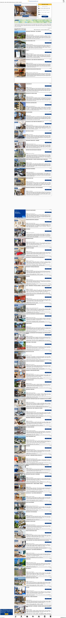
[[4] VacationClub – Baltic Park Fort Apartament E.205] (20, 63)
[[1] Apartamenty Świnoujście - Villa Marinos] (20, 35)
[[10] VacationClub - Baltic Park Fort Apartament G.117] (20, 125)
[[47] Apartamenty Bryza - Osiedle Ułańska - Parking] (20, 487)
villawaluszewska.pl (33, 1)
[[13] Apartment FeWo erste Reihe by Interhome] (20, 153)
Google (1, 610)
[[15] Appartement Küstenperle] (20, 172)
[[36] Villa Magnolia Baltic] (20, 383)
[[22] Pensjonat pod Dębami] (20, 251)
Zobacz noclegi (48, 33)
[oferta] (16, 538)
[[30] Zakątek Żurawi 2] (20, 327)
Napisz (65, 617)
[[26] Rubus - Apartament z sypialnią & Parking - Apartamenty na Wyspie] (20, 289)
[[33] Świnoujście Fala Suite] (20, 355)
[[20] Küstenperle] (20, 232)
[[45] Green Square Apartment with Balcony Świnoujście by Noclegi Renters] (20, 468)
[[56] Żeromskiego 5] (20, 572)
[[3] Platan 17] (20, 54)
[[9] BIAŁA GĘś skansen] (20, 115)
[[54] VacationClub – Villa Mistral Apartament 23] (20, 553)
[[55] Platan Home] (20, 562)
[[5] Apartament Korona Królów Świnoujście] (20, 72)
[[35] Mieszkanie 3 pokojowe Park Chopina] (20, 374)
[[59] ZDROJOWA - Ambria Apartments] (20, 600)
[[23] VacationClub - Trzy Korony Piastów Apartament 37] (20, 261)
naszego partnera (36, 246)
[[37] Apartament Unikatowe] (20, 393)
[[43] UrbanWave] (20, 449)
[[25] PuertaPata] (20, 280)
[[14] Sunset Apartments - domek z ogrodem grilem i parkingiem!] (20, 163)
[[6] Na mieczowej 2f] (20, 87)
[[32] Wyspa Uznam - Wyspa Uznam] (20, 345)
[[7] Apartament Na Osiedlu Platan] (20, 97)
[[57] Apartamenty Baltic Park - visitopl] (20, 581)
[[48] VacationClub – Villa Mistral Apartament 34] (20, 496)
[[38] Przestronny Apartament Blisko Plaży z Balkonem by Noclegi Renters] (20, 402)
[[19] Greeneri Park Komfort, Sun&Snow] (20, 223)
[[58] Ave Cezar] (20, 591)
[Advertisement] (33, 202)
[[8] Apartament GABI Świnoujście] (20, 106)
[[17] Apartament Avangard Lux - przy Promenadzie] (20, 191)
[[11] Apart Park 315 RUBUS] (20, 134)
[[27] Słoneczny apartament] (20, 298)
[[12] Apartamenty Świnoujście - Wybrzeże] (20, 144)
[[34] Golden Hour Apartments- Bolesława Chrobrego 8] (20, 364)
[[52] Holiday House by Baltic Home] (20, 534)
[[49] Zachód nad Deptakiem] (20, 506)
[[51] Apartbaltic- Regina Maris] (20, 525)
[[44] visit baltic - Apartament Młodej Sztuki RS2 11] (20, 459)
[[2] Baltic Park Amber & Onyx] (20, 44)
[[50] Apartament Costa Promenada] (20, 515)
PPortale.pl (4, 617)
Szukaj (44, 16)
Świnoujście (16, 41)
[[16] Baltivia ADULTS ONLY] (20, 181)
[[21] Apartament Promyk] (20, 242)
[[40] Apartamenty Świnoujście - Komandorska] (20, 421)
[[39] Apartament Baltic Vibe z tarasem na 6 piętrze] (20, 411)
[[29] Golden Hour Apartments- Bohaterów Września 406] (20, 317)
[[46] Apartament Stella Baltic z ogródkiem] (20, 477)
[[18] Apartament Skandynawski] (20, 214)
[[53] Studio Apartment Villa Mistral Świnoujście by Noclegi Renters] (20, 543)
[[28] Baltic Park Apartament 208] (20, 308)
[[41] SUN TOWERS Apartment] (20, 430)
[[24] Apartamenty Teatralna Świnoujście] (20, 270)
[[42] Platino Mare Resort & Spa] (20, 440)
